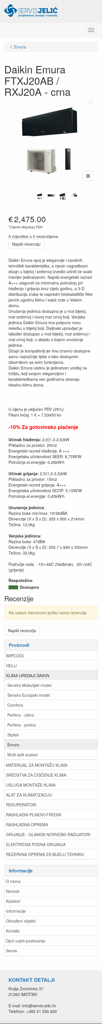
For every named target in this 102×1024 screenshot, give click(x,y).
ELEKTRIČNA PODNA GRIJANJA (36, 844)
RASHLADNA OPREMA (27, 824)
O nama (13, 881)
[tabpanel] (39, 196)
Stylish (13, 735)
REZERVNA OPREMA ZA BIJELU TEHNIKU (45, 854)
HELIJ (11, 665)
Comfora (15, 705)
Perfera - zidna (20, 715)
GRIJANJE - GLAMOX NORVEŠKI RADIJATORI (48, 834)
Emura (13, 744)
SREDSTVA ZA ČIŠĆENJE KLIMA (36, 775)
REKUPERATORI (21, 805)
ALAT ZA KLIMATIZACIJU (29, 795)
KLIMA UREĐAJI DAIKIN (27, 675)
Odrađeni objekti (20, 921)
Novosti (12, 891)
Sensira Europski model (28, 695)
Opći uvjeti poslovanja (25, 941)
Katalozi (13, 901)
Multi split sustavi (22, 754)
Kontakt (13, 931)
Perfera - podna (21, 725)
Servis (11, 950)
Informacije (16, 911)
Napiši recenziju (26, 244)
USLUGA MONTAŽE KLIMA (31, 785)
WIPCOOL (15, 655)
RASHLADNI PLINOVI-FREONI (33, 814)
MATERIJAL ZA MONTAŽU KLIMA (36, 765)
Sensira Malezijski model (29, 685)
